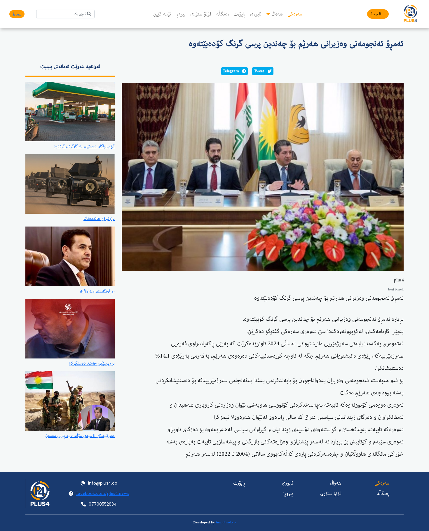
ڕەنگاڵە (222, 14)
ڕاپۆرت (239, 14)
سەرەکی (295, 14)
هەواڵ (277, 14)
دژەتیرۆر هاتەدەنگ (99, 218)
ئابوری (255, 14)
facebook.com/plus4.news (102, 493)
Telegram (231, 71)
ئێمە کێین (162, 14)
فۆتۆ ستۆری (201, 14)
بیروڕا (181, 14)
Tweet (259, 71)
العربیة (375, 14)
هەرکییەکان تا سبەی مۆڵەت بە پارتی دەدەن (80, 436)
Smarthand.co (225, 522)
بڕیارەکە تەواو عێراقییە (97, 291)
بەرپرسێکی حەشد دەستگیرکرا (92, 363)
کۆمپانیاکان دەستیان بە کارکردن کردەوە (84, 146)
